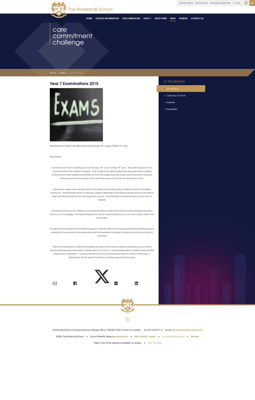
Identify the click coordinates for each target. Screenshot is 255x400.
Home (53, 72)
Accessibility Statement (173, 336)
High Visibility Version (145, 336)
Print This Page (155, 342)
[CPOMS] (232, 9)
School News (76, 72)
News (63, 72)
